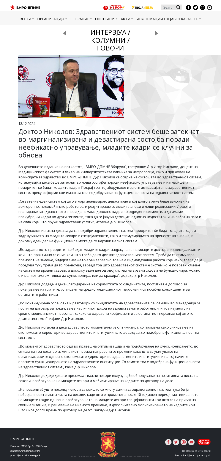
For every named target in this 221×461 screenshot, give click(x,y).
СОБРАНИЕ (80, 19)
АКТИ (125, 19)
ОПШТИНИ (105, 19)
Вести (25, 19)
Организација (51, 19)
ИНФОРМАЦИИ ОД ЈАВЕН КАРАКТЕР (167, 19)
